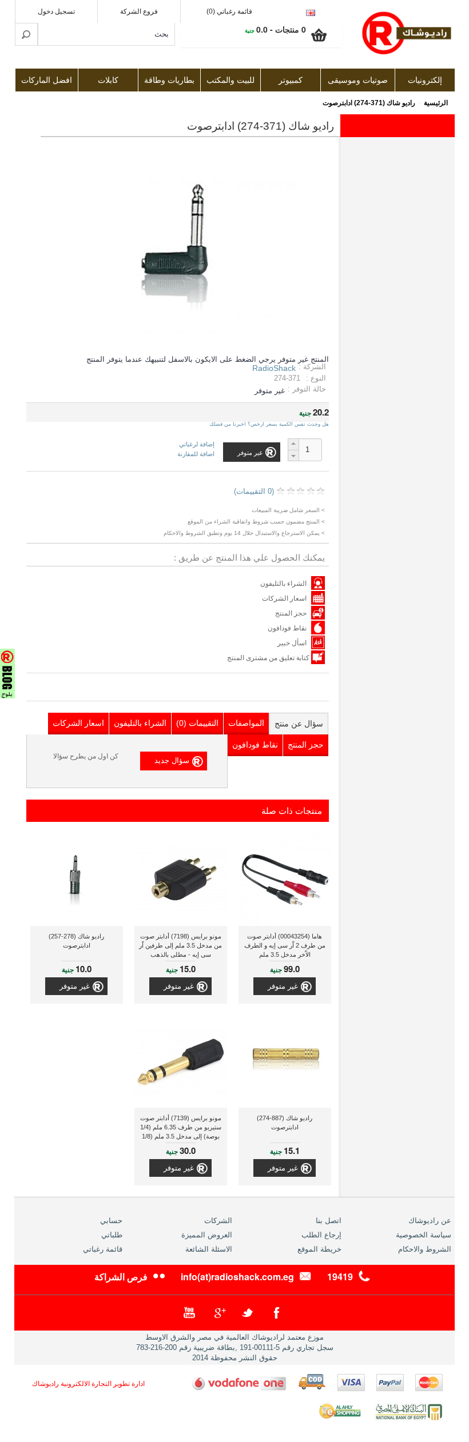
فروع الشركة (139, 11)
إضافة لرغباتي (196, 444)
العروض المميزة (206, 1235)
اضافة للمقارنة (195, 453)
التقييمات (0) (197, 723)
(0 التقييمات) (254, 491)
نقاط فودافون (287, 628)
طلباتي (111, 1235)
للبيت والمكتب (230, 80)
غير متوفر (283, 986)
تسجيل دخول (56, 11)
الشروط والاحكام (424, 1249)
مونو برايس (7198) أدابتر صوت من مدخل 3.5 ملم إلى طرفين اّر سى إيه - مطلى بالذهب (180, 945)
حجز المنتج (291, 613)
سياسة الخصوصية (423, 1235)
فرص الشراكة (121, 1276)
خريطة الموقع (319, 1249)
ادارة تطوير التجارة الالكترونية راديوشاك (88, 1384)
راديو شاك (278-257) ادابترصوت (76, 941)
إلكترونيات (425, 80)
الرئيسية (436, 103)
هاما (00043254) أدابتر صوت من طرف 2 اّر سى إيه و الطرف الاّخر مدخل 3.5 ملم (284, 945)
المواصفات (246, 723)
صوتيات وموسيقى (358, 80)
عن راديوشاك (429, 1220)
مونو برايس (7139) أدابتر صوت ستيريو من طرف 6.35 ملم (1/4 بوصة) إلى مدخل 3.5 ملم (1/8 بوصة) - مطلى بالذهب (180, 1129)
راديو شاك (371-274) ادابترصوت (369, 103)
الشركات (218, 1220)
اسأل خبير (292, 643)
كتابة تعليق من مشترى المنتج (269, 658)
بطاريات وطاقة (169, 80)
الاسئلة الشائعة (208, 1249)
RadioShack (274, 368)
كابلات (108, 80)
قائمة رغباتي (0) (229, 11)
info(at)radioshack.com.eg (237, 1276)
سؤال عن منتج (299, 723)
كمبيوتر (291, 80)
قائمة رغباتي (102, 1249)
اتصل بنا (328, 1220)
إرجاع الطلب (321, 1235)
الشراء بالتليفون (283, 584)
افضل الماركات (46, 80)
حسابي (111, 1220)
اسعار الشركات (284, 598)
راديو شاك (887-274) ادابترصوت (284, 1123)
